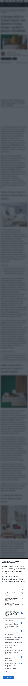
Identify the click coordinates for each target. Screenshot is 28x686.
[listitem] (14, 589)
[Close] (24, 561)
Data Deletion (5, 683)
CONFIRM (8, 677)
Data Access (14, 683)
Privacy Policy (22, 683)
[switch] (22, 593)
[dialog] (14, 622)
